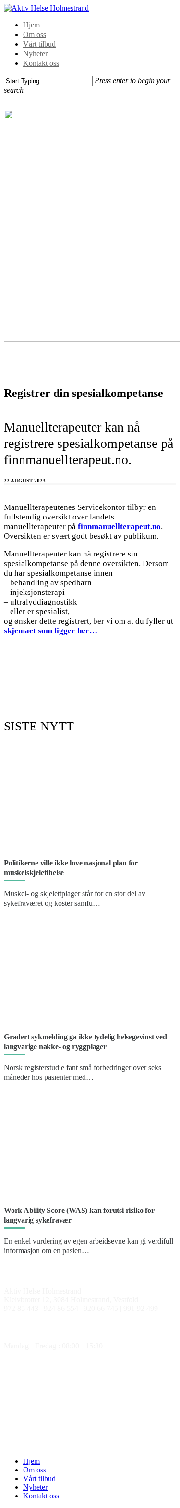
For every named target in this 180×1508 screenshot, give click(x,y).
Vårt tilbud (39, 44)
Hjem (31, 25)
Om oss (34, 34)
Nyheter (35, 53)
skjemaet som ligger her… (50, 630)
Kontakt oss (41, 63)
